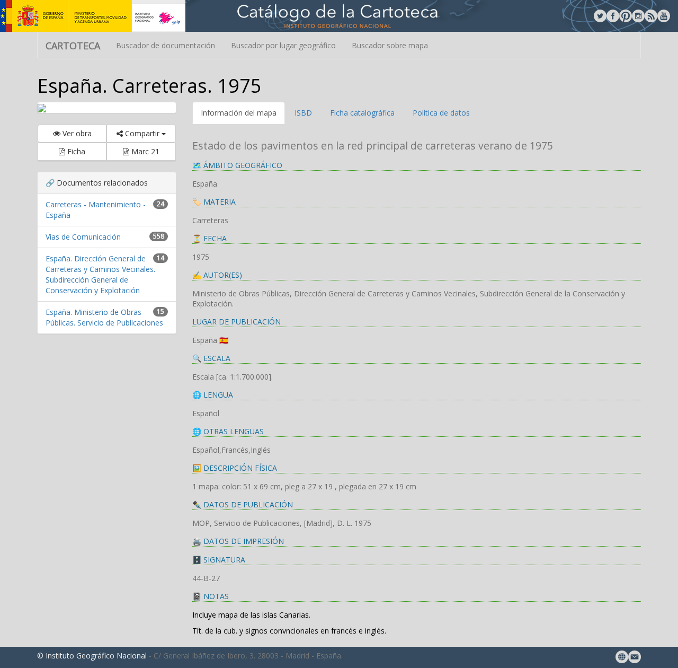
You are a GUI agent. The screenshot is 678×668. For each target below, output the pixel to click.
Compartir (142, 133)
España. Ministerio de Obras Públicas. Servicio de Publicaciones (104, 317)
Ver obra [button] (76, 133)
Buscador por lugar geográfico (283, 45)
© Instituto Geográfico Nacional (92, 656)
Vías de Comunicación (83, 237)
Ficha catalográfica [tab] (362, 113)
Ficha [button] (75, 151)
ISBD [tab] (303, 113)
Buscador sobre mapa (390, 45)
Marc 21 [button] (144, 151)
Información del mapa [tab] (238, 113)
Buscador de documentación (165, 45)
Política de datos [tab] (441, 113)
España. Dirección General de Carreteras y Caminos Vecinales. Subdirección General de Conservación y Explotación (100, 274)
